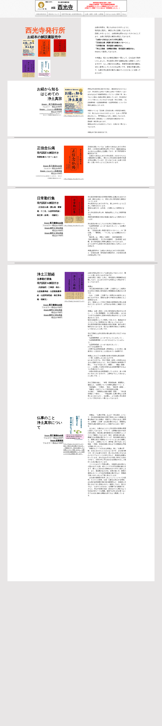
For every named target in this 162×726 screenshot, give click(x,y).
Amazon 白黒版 (53, 310)
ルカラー (48, 443)
